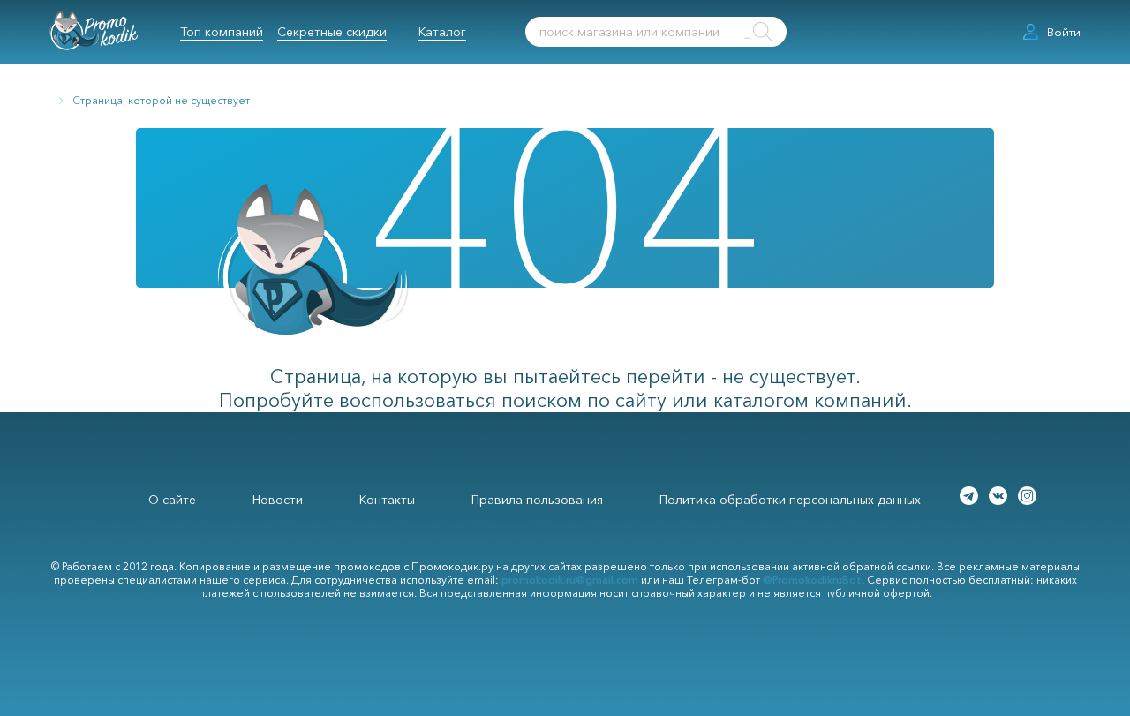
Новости (277, 500)
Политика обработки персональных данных (790, 500)
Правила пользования (537, 500)
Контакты (387, 500)
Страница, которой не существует (161, 100)
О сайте (172, 500)
